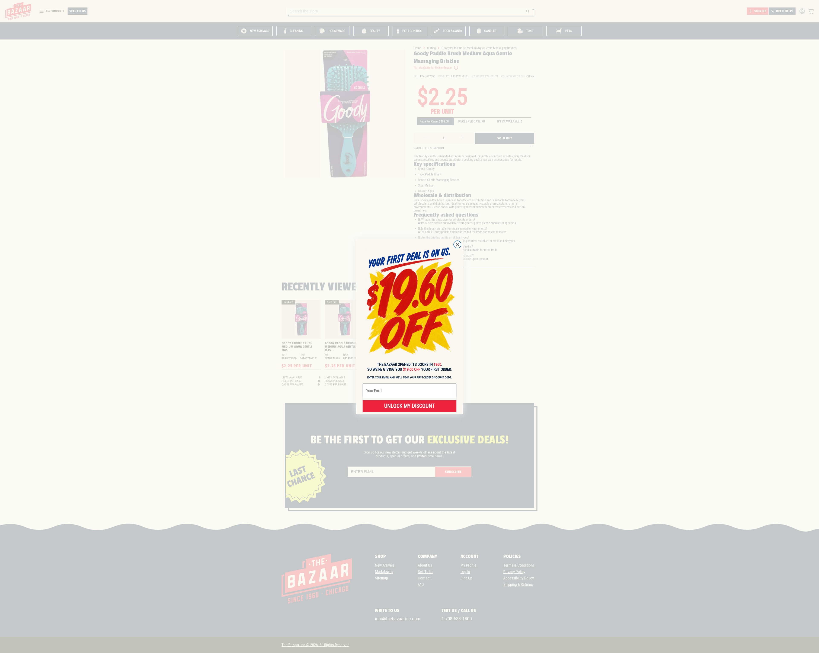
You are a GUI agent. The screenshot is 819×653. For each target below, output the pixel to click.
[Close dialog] (457, 244)
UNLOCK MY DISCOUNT (409, 406)
